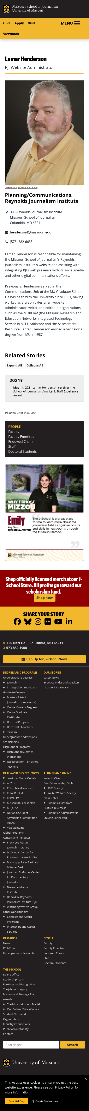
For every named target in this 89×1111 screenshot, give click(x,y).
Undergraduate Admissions (20, 737)
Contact (8, 1034)
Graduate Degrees (14, 692)
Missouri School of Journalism (35, 7)
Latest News (51, 677)
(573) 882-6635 (21, 241)
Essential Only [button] (16, 1101)
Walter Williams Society (62, 793)
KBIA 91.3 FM (15, 793)
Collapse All (34, 365)
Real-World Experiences (21, 773)
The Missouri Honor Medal (23, 1004)
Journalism (13, 682)
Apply (19, 23)
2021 (15, 380)
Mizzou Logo (6, 9)
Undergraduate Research (18, 953)
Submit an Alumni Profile (63, 813)
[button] (44, 1101)
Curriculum (10, 732)
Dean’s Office (11, 974)
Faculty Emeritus (21, 436)
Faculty (13, 431)
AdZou (11, 783)
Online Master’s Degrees (22, 707)
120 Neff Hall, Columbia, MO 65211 (34, 643)
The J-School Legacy (15, 989)
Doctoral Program (18, 722)
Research (10, 938)
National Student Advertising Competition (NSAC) (22, 818)
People (48, 938)
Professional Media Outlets (19, 778)
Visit (31, 23)
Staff (11, 446)
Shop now (44, 597)
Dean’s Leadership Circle (58, 783)
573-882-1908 (16, 648)
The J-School (12, 969)
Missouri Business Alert (21, 803)
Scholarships (11, 742)
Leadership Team (13, 979)
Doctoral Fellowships (19, 727)
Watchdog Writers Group (22, 907)
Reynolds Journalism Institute (41, 200)
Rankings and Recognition (19, 984)
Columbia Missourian (20, 788)
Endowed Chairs (21, 441)
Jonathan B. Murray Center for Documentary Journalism (23, 877)
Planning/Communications (38, 194)
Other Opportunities (15, 912)
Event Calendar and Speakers (61, 682)
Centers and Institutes (16, 837)
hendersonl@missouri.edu (30, 232)
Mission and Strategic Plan (19, 994)
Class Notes (51, 798)
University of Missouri (27, 11)
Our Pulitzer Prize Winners (23, 1009)
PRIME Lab (9, 948)
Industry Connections (16, 1024)
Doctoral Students (22, 451)
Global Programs (13, 832)
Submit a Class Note (60, 803)
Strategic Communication (22, 687)
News (6, 943)
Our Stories (52, 672)
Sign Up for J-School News (46, 659)
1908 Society (55, 788)
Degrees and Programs (20, 672)
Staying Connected (55, 818)
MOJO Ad (12, 808)
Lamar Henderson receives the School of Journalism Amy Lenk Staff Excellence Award (45, 391)
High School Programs (16, 747)
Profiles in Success (55, 808)
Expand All (14, 365)
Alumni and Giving (57, 773)
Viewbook (11, 34)
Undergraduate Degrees (17, 677)
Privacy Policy (64, 1087)
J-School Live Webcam (57, 687)
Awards (7, 999)
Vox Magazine (15, 827)
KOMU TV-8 (14, 798)
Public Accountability (16, 1029)
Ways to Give (52, 778)
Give (6, 23)
